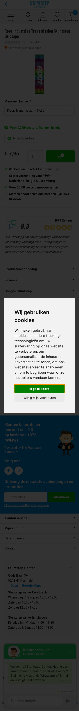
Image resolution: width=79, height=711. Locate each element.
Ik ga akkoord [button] (39, 389)
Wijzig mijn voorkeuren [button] (39, 397)
